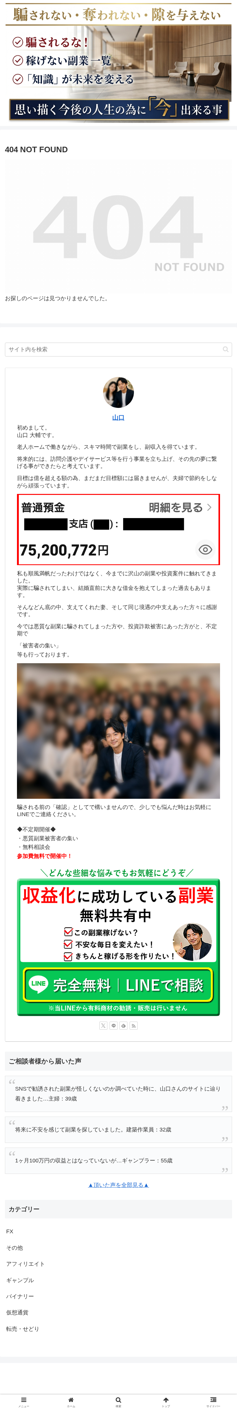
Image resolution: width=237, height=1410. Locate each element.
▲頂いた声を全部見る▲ (118, 1185)
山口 (118, 417)
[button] (225, 349)
